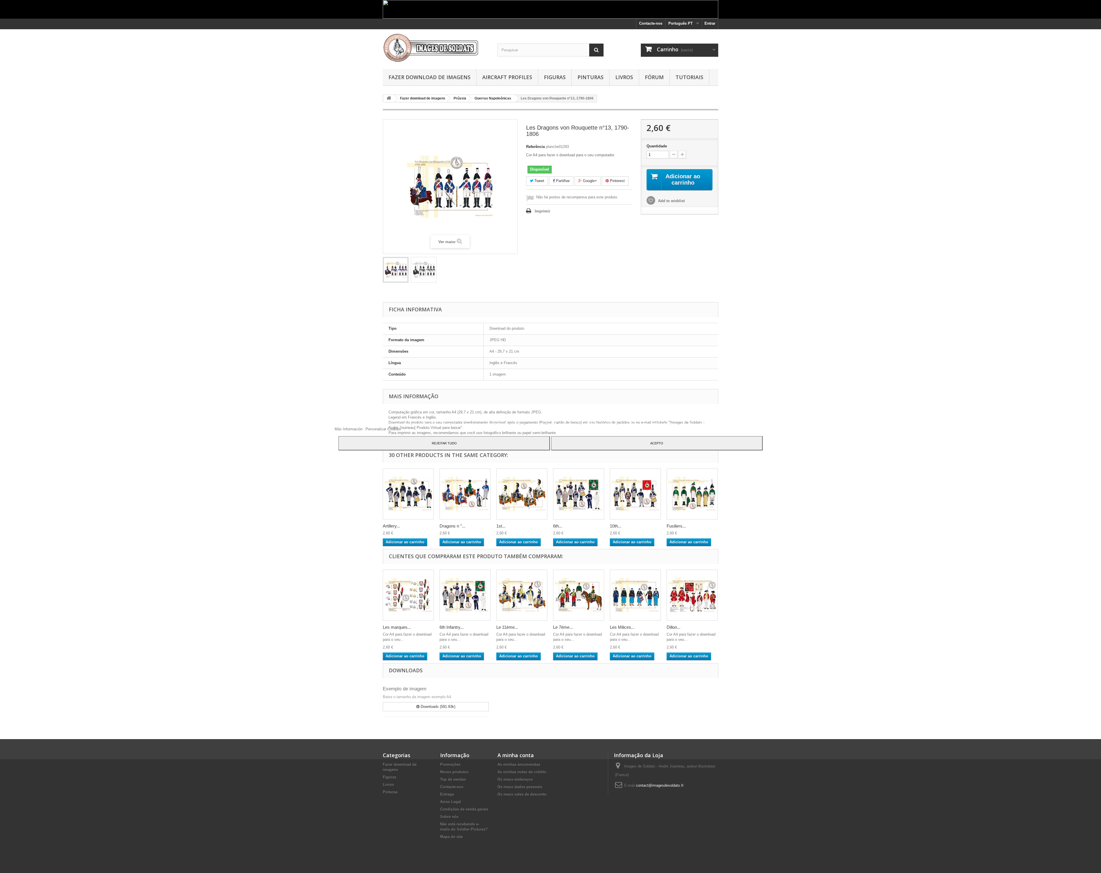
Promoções (450, 764)
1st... (500, 526)
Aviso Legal (450, 802)
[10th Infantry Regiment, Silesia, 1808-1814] (635, 493)
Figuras (555, 77)
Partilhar (562, 181)
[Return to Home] (388, 98)
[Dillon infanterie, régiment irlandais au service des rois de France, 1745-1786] (692, 595)
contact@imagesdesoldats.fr (660, 785)
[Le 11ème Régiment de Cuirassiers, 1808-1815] (521, 595)
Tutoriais (689, 77)
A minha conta (515, 755)
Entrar (709, 23)
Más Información (349, 429)
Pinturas (590, 77)
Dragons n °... (452, 526)
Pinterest (617, 181)
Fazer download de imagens (430, 77)
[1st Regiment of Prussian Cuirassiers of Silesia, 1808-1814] (521, 493)
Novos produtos (454, 772)
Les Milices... (622, 627)
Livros (624, 77)
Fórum (654, 77)
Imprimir (542, 211)
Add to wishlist (671, 201)
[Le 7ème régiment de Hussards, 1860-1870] (578, 595)
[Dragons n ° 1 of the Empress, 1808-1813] (465, 493)
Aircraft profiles (507, 77)
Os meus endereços (515, 779)
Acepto (656, 443)
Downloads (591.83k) (437, 706)
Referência (535, 146)
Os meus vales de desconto (521, 794)
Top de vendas (453, 779)
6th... (557, 526)
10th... (615, 526)
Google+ (589, 181)
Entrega (447, 794)
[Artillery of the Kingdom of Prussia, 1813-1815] (408, 493)
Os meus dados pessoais (519, 787)
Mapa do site (451, 837)
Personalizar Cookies (383, 429)
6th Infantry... (452, 627)
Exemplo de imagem (404, 689)
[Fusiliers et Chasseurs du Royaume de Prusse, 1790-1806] (692, 493)
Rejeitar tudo (444, 443)
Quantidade (657, 146)
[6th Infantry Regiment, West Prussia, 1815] (578, 493)
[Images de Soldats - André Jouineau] (436, 48)
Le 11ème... (507, 627)
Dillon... (673, 627)
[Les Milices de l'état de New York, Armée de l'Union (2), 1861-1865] (635, 595)
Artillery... (391, 526)
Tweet (538, 181)
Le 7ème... (563, 627)
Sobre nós (449, 817)
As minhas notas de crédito (521, 772)
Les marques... (397, 627)
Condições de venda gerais (464, 809)
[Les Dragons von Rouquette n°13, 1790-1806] (395, 269)
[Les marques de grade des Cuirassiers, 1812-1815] (408, 595)
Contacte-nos (650, 23)
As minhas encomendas (518, 764)
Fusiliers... (676, 526)
